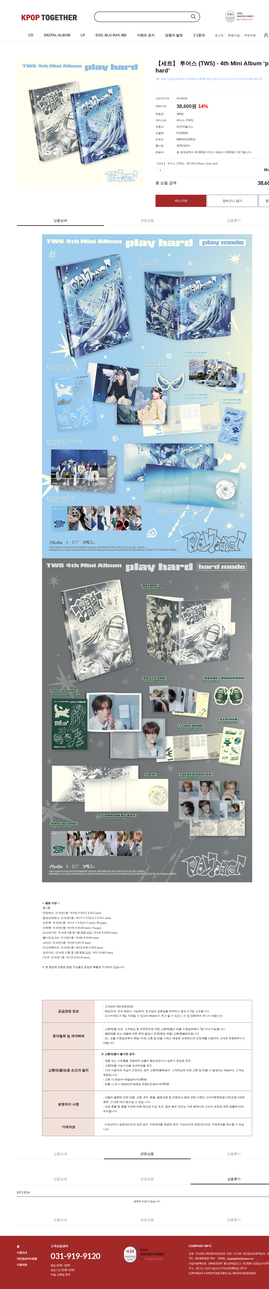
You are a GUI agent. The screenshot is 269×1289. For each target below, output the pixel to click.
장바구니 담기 (232, 201)
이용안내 (22, 1252)
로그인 (219, 35)
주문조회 (250, 35)
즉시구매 (181, 201)
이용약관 (22, 1264)
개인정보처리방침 (27, 1258)
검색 (193, 16)
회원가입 (234, 35)
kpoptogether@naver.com (240, 1258)
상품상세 (60, 220)
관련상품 (147, 220)
